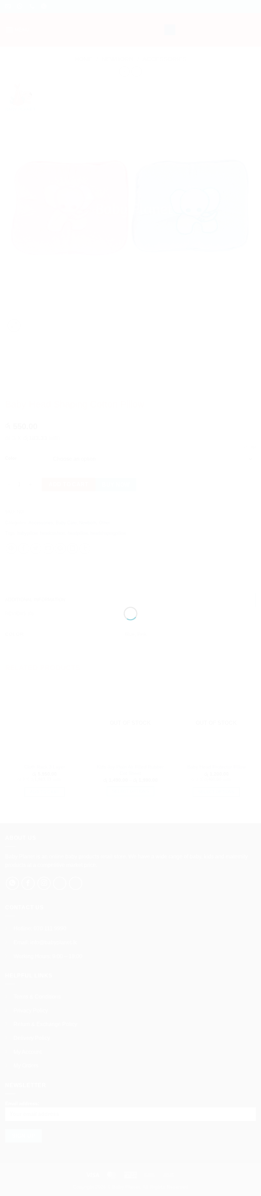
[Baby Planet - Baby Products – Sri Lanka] (130, 586)
